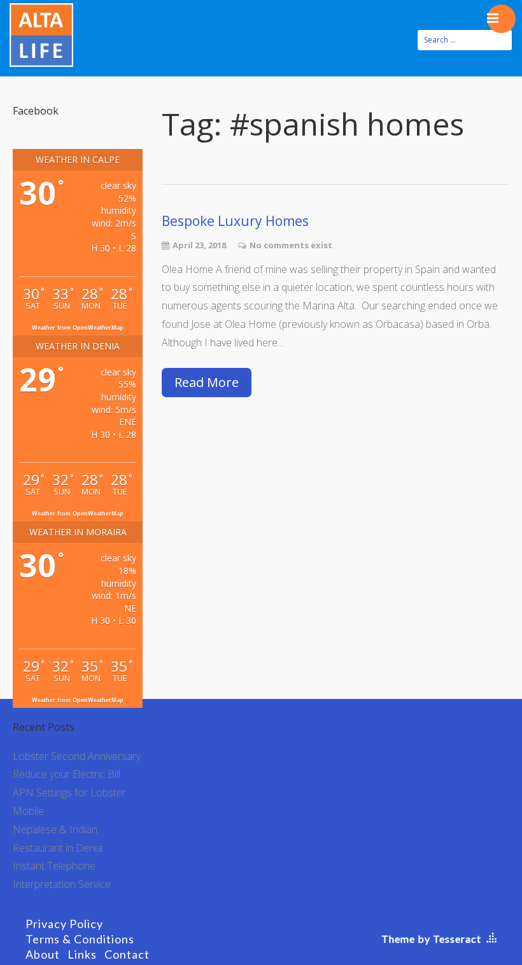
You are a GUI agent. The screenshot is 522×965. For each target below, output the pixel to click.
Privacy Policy (64, 924)
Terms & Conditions (79, 939)
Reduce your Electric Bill (66, 774)
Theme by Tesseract (431, 939)
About (42, 954)
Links (82, 954)
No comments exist (291, 245)
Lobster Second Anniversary (77, 756)
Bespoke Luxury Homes (235, 221)
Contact (127, 954)
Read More (206, 382)
